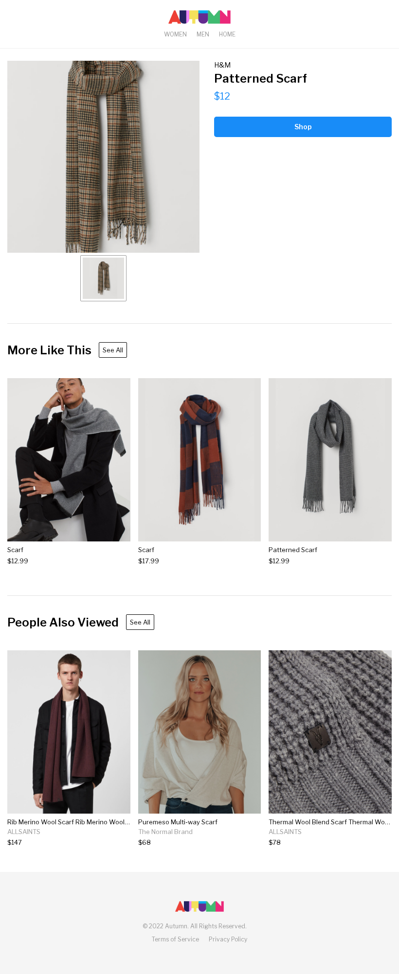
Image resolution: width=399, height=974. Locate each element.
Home (227, 34)
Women (175, 34)
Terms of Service (175, 939)
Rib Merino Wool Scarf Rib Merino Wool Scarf (74, 822)
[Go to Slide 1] (103, 278)
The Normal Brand (165, 831)
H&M (222, 65)
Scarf (15, 550)
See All (113, 350)
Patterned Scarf (293, 550)
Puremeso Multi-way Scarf (178, 822)
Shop (303, 126)
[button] (103, 157)
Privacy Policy (228, 939)
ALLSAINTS (23, 831)
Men (203, 34)
